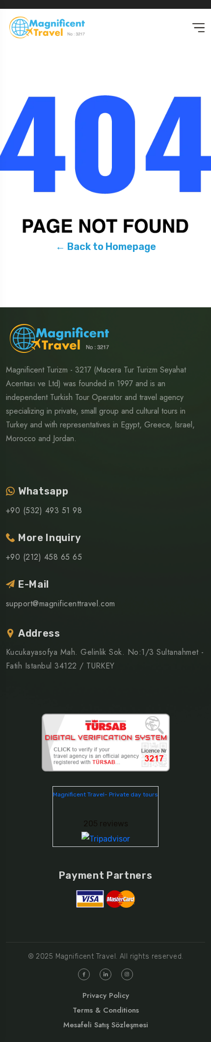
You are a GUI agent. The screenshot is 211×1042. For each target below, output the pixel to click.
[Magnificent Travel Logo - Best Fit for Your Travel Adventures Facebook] (84, 974)
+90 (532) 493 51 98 (44, 510)
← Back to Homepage (105, 246)
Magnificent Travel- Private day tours (105, 794)
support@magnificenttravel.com (60, 603)
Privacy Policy (105, 995)
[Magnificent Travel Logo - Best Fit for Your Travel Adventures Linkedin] (105, 974)
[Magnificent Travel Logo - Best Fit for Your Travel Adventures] (46, 27)
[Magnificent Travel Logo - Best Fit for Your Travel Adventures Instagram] (127, 974)
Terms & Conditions (106, 1010)
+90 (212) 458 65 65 (44, 557)
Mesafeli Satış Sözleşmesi (105, 1024)
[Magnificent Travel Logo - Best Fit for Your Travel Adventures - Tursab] (106, 741)
